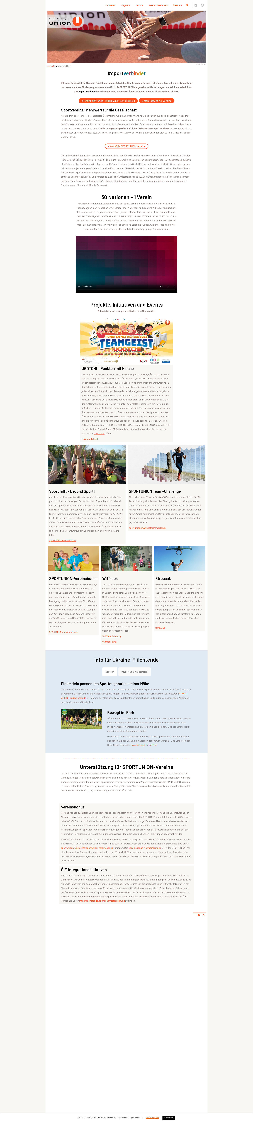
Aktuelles (111, 5)
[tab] (109, 671)
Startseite (51, 66)
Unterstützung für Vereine (157, 100)
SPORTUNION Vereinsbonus (63, 632)
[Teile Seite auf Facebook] (199, 915)
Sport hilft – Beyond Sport (62, 540)
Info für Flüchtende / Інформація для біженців (108, 100)
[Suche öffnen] (187, 5)
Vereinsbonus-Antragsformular (145, 847)
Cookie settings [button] (152, 1117)
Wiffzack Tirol (109, 641)
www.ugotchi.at (90, 438)
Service (139, 5)
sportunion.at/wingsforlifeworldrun (147, 527)
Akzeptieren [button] (168, 1118)
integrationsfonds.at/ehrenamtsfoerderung (102, 900)
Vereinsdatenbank (158, 5)
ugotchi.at (99, 433)
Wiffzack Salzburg (111, 636)
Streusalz (160, 627)
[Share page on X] (204, 915)
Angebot (125, 5)
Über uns (177, 5)
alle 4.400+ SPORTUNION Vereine (126, 146)
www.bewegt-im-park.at (144, 744)
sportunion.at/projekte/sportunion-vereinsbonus (87, 847)
